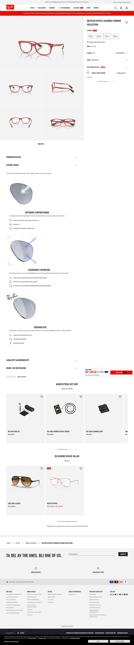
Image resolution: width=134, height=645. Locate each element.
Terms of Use (42, 638)
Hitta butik (72, 594)
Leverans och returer (34, 612)
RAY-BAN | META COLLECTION (14, 610)
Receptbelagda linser (34, 602)
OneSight (51, 602)
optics (18, 543)
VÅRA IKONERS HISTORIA (55, 594)
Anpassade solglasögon (14, 594)
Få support (92, 594)
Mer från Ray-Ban (94, 607)
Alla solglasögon (12, 597)
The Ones (50, 599)
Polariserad (10, 607)
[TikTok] (113, 594)
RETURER (29, 615)
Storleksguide (31, 597)
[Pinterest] (127, 594)
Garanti (29, 609)
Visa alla (67, 460)
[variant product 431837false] (90, 36)
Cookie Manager (75, 638)
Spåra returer (93, 599)
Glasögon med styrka (13, 605)
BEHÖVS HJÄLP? (121, 73)
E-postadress (73, 554)
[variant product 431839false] (99, 36)
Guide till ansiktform (34, 594)
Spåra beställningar (95, 597)
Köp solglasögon (12, 602)
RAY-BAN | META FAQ (95, 605)
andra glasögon (31, 543)
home (8, 543)
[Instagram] (111, 594)
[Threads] (122, 594)
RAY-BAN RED (51, 597)
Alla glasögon (11, 599)
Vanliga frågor (94, 602)
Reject (98, 641)
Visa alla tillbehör (67, 389)
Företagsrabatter (33, 599)
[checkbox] (126, 22)
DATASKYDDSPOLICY (99, 633)
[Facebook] (120, 594)
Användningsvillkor (122, 633)
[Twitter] (118, 594)
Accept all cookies (120, 641)
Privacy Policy (32, 638)
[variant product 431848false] (107, 36)
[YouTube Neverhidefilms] (115, 594)
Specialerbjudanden (12, 613)
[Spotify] (124, 594)
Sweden (22, 633)
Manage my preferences (11, 641)
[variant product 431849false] (115, 36)
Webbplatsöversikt (111, 633)
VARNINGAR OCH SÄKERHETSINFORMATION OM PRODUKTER (79, 633)
